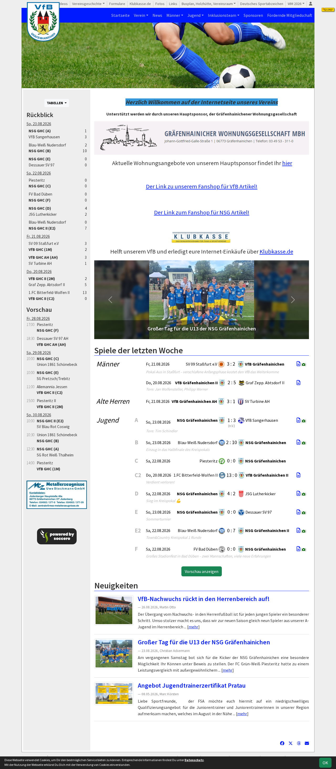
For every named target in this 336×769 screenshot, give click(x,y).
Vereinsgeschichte (87, 3)
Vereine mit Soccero (201, 729)
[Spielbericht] (298, 364)
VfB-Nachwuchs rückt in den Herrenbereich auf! (204, 599)
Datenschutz (194, 760)
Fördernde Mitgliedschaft (289, 15)
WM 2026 (294, 3)
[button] (110, 299)
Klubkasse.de (140, 3)
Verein (139, 15)
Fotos (160, 3)
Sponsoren (253, 15)
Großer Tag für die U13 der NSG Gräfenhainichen (204, 642)
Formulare (117, 3)
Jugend (194, 15)
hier (287, 163)
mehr (193, 626)
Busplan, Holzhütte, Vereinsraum (207, 3)
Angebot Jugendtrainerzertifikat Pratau (192, 685)
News (157, 15)
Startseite (120, 15)
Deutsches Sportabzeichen (261, 3)
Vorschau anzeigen (201, 571)
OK (325, 762)
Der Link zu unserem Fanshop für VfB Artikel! (202, 186)
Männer (173, 15)
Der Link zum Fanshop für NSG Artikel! (201, 212)
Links (173, 3)
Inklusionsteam (222, 15)
